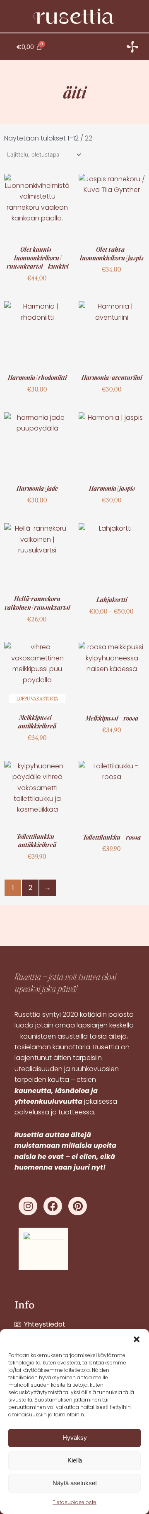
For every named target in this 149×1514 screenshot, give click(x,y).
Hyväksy (74, 1437)
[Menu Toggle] (132, 47)
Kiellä (74, 1460)
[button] (136, 1339)
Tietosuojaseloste (74, 1502)
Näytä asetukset (75, 1482)
